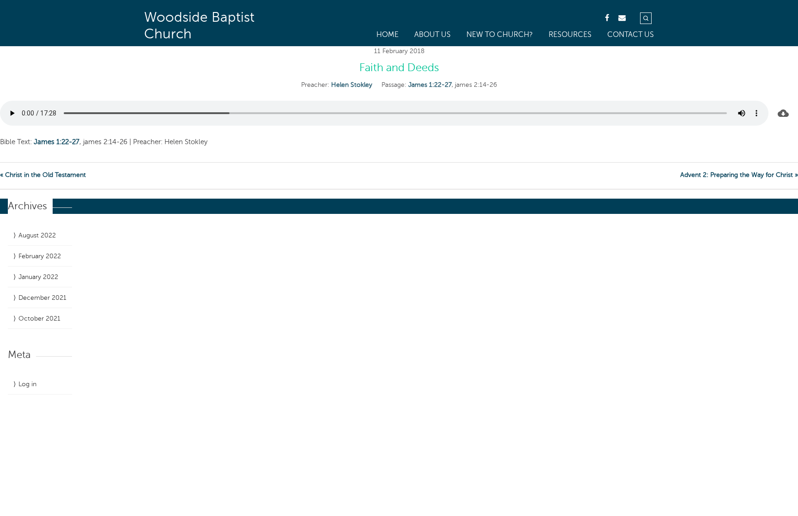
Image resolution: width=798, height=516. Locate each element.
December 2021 (42, 297)
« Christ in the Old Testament (43, 174)
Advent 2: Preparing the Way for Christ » (739, 174)
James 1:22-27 (430, 84)
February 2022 (39, 256)
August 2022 (37, 235)
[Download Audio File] (783, 113)
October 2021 (39, 318)
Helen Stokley (351, 84)
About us (432, 34)
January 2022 (38, 276)
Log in (27, 384)
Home (387, 34)
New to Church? (499, 34)
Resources (570, 34)
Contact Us (630, 34)
